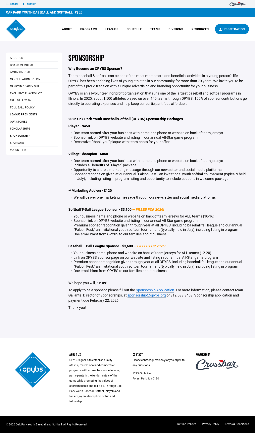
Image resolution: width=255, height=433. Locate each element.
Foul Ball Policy (22, 107)
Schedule (134, 29)
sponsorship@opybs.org (147, 295)
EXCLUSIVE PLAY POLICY (26, 93)
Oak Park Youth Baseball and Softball (39, 12)
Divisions (176, 29)
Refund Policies (186, 424)
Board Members (21, 65)
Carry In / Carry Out (24, 86)
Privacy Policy (210, 424)
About (67, 29)
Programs (88, 29)
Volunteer (18, 150)
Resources (200, 29)
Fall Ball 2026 (20, 100)
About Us (16, 58)
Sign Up (31, 4)
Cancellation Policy (25, 79)
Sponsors (17, 142)
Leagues (111, 29)
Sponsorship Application (155, 290)
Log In (13, 4)
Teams (155, 29)
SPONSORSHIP (19, 136)
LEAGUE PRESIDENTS (23, 114)
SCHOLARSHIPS (20, 128)
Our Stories (18, 121)
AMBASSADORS (20, 72)
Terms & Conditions (237, 424)
